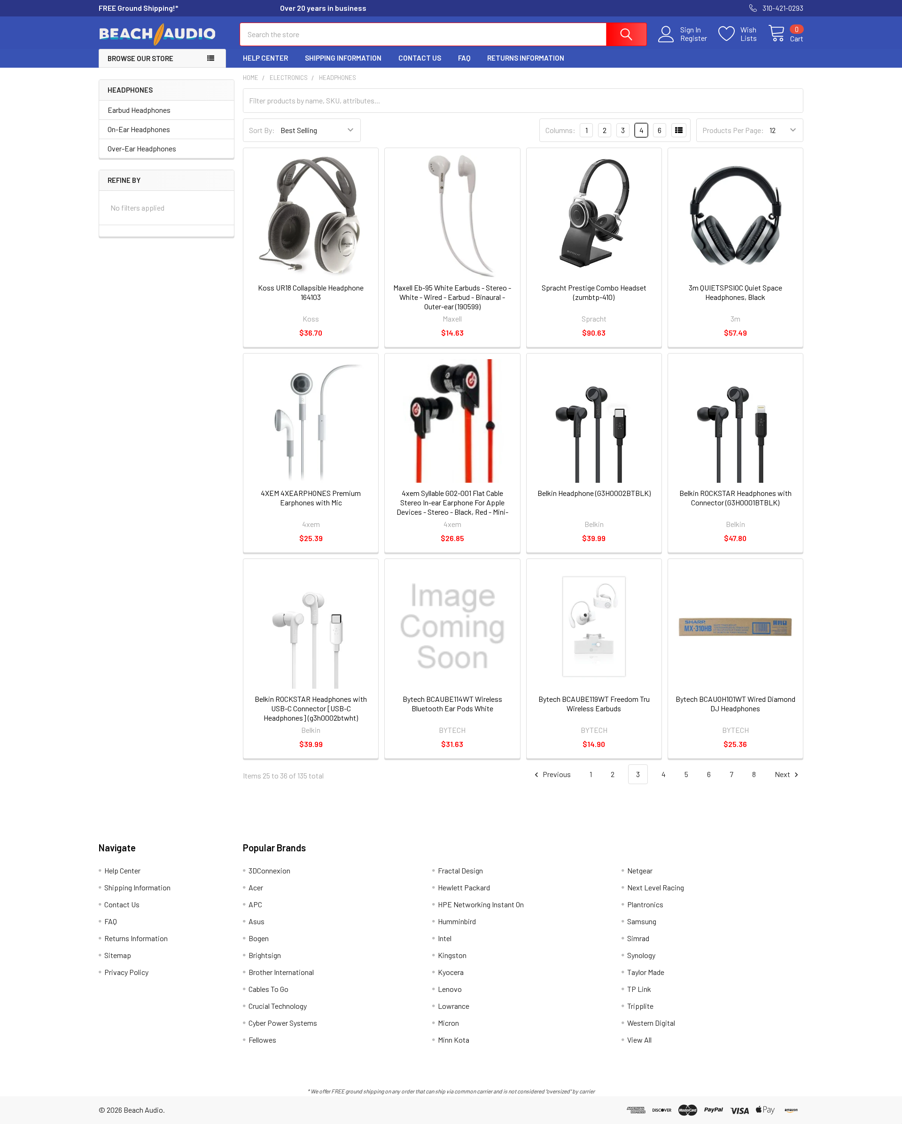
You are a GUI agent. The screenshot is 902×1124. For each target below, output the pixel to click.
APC (255, 904)
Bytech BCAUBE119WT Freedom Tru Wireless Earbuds (594, 703)
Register (693, 38)
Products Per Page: (733, 130)
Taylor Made (645, 971)
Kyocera (451, 971)
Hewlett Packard (464, 887)
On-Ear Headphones (139, 129)
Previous (556, 774)
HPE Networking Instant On (481, 904)
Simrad (638, 938)
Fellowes (262, 1039)
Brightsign (265, 955)
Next (783, 774)
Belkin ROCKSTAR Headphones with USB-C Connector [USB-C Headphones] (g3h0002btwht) (311, 708)
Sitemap (117, 955)
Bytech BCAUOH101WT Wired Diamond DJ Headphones (735, 703)
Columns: (560, 130)
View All (639, 1039)
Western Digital (651, 1022)
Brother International (281, 971)
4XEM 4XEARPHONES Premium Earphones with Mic (311, 497)
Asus (256, 921)
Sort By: (262, 130)
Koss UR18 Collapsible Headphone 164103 (311, 292)
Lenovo (450, 988)
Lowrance (453, 1005)
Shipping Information (343, 58)
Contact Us (419, 58)
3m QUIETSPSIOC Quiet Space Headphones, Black (735, 292)
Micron (448, 1022)
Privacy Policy (126, 971)
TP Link (639, 988)
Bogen (259, 938)
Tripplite (640, 1005)
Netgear (640, 870)
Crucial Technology (278, 1005)
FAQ (464, 58)
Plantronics (645, 904)
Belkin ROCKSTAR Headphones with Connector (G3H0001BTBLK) (735, 497)
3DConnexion (269, 870)
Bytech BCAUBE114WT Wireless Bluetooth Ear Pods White (452, 703)
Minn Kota (453, 1039)
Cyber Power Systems (283, 1022)
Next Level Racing (655, 887)
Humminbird (457, 921)
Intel (444, 938)
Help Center (265, 58)
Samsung (641, 921)
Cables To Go (268, 988)
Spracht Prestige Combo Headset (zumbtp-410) (594, 292)
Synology (641, 955)
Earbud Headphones (139, 109)
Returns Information (525, 58)
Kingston (452, 955)
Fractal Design (460, 870)
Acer (256, 887)
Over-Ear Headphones (142, 148)
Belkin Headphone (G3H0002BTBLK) (594, 492)
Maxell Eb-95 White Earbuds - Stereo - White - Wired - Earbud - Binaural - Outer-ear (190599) (452, 297)
